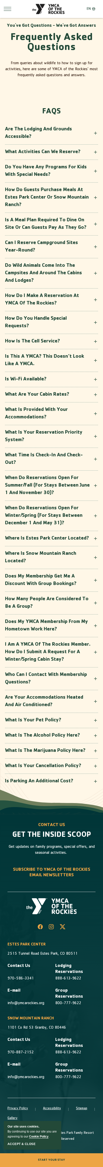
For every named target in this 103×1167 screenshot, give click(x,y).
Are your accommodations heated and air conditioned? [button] (44, 701)
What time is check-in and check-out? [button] (44, 459)
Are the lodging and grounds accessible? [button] (38, 133)
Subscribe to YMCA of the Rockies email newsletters (51, 873)
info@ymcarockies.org (26, 1003)
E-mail (14, 991)
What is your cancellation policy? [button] (43, 766)
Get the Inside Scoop (51, 835)
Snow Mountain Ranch (31, 1019)
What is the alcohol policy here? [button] (42, 735)
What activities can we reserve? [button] (42, 152)
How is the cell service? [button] (32, 341)
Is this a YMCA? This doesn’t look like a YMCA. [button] (44, 360)
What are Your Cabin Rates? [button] (37, 394)
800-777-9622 (68, 1003)
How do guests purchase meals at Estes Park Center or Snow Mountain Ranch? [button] (47, 198)
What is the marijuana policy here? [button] (45, 750)
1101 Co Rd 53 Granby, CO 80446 (37, 1028)
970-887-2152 (21, 1053)
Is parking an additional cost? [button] (39, 781)
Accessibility (52, 1108)
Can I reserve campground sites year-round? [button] (41, 247)
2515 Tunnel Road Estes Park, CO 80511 (43, 954)
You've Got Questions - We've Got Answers (51, 26)
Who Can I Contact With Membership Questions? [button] (46, 678)
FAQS (51, 112)
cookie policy (38, 1136)
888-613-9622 (68, 979)
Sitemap (81, 1108)
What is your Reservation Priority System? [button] (43, 436)
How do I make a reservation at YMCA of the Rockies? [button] (42, 299)
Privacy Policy (18, 1108)
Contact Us (19, 966)
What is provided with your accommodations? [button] (36, 413)
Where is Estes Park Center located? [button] (47, 538)
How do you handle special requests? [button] (36, 322)
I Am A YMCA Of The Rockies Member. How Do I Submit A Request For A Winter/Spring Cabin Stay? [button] (47, 652)
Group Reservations (69, 994)
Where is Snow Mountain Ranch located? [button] (40, 557)
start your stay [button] (51, 1160)
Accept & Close (22, 1144)
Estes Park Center (27, 945)
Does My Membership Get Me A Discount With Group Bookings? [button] (40, 580)
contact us (51, 825)
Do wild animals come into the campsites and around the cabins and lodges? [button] (43, 273)
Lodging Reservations (69, 969)
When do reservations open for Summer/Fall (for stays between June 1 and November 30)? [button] (47, 486)
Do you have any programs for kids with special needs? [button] (46, 171)
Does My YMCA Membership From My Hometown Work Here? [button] (46, 625)
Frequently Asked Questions (51, 43)
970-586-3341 (21, 979)
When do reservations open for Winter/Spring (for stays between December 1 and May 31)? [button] (43, 516)
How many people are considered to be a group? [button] (46, 603)
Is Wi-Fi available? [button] (25, 379)
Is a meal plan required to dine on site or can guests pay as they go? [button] (45, 224)
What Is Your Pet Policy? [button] (33, 720)
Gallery (13, 1118)
